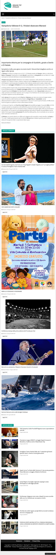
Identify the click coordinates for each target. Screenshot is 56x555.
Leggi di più (4, 171)
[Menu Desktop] (3, 14)
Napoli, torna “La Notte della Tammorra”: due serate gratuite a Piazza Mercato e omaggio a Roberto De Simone (37, 471)
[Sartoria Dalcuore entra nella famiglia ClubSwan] (28, 392)
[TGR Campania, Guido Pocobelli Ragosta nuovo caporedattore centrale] (10, 432)
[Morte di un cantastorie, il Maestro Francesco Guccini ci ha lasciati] (28, 352)
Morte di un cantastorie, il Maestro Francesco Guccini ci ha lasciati (20, 367)
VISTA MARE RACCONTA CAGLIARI (11, 207)
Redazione (19, 541)
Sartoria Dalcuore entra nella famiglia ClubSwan (15, 412)
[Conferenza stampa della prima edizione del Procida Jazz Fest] (28, 314)
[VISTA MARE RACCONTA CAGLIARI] (28, 190)
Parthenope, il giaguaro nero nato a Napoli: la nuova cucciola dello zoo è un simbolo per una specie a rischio (36, 497)
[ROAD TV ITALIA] (12, 6)
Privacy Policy (36, 541)
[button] (53, 14)
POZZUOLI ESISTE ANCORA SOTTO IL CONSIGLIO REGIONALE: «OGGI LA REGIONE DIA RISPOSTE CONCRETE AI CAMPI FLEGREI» (37, 523)
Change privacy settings (50, 553)
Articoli (3, 22)
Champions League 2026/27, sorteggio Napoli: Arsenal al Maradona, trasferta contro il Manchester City (35, 441)
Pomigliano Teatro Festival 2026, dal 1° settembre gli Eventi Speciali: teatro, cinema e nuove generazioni (36, 452)
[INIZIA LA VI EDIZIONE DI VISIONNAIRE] (28, 252)
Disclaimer (27, 541)
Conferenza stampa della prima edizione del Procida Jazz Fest (18, 331)
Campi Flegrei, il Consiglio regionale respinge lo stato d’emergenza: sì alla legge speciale (34, 482)
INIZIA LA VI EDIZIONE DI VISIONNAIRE (12, 291)
